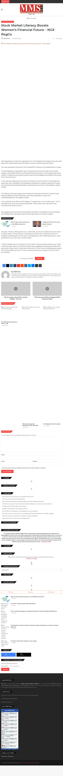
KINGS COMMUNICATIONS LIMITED (30, 762)
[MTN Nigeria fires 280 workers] (52, 364)
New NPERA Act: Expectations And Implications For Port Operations (20, 511)
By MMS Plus (7, 38)
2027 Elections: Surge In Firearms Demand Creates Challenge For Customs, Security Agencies (27, 503)
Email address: (5, 666)
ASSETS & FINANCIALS (7, 21)
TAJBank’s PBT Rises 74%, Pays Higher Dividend (14, 508)
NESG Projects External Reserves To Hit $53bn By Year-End (17, 496)
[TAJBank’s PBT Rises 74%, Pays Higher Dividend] (37, 224)
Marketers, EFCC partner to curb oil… (9, 732)
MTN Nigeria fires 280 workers (51, 424)
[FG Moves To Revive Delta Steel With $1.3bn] (5, 606)
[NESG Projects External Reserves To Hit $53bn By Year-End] (5, 224)
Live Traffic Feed (10, 710)
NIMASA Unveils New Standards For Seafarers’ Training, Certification (20, 515)
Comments (51, 592)
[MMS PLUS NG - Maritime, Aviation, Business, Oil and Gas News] (31, 9)
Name (3, 454)
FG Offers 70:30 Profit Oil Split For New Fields (14, 506)
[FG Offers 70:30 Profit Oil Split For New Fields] (5, 643)
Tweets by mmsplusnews (7, 756)
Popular (30, 592)
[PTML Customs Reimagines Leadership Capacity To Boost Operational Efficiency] (5, 616)
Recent (11, 592)
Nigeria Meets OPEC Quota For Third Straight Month (16, 518)
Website (35, 461)
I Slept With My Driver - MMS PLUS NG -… (9, 746)
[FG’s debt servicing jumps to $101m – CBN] (10, 313)
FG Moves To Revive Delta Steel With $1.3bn (13, 499)
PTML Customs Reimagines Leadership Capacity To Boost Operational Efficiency (23, 501)
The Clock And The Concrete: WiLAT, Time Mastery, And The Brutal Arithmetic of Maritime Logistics (28, 513)
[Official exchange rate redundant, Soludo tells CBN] (31, 364)
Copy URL (39, 258)
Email (3, 461)
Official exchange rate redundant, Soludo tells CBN (30, 424)
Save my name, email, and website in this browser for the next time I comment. (24, 468)
